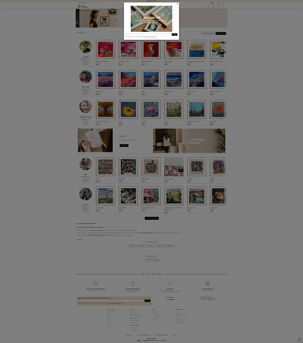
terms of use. (154, 36)
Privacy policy (146, 36)
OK (174, 34)
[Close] (177, 3)
